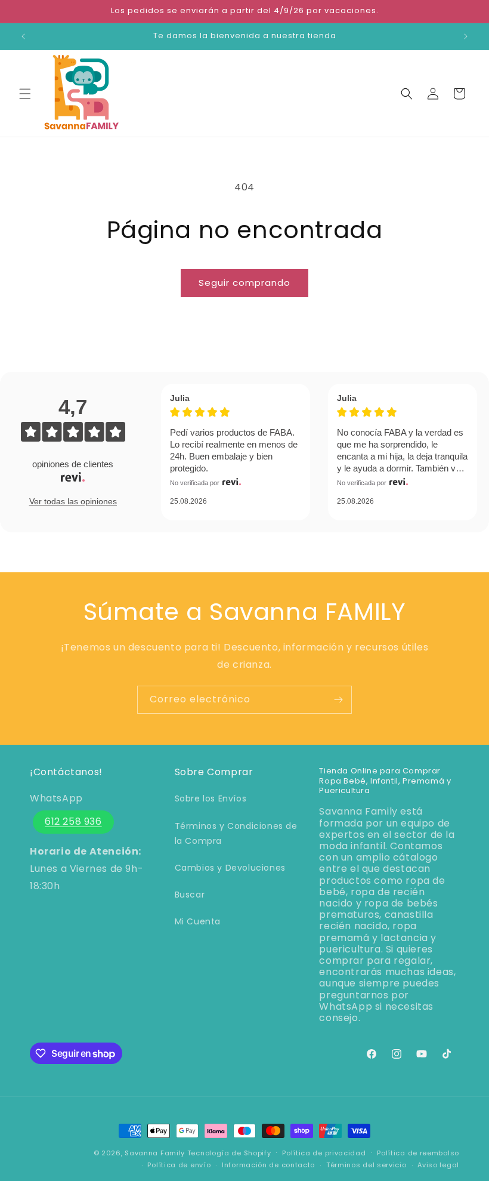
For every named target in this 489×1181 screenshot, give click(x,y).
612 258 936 (73, 821)
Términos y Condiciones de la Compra (236, 833)
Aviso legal (438, 1165)
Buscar (190, 895)
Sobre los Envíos (211, 798)
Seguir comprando (244, 282)
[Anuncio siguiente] (466, 36)
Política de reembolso (418, 1153)
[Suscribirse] (338, 700)
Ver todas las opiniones (73, 501)
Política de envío (179, 1165)
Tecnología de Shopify (229, 1153)
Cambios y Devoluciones (230, 868)
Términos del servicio (366, 1165)
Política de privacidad (324, 1153)
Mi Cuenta (198, 921)
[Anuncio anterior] (23, 36)
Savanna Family (155, 1153)
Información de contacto (268, 1165)
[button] (25, 94)
